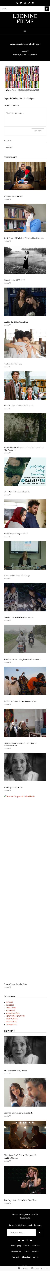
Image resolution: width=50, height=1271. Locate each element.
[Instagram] (25, 3)
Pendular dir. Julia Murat (13, 364)
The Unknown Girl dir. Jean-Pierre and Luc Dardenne (24, 238)
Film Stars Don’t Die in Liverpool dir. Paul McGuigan (20, 1156)
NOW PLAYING (10, 193)
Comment (38, 131)
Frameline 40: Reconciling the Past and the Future (22, 660)
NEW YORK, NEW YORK (13, 319)
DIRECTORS (9, 698)
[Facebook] (17, 3)
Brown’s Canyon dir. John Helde (15, 984)
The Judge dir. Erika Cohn (13, 196)
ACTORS (7, 277)
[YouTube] (33, 3)
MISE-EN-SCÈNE (13, 1013)
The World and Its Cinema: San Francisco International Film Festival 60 (24, 449)
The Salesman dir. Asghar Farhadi (16, 534)
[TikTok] (29, 3)
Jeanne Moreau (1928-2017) (14, 280)
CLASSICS (10, 1005)
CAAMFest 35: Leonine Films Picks (17, 492)
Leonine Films (25, 19)
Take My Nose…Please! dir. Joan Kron (20, 1200)
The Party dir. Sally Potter (13, 787)
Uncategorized (11, 1024)
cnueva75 (25, 51)
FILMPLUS (8, 445)
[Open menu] (25, 31)
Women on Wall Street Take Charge (17, 576)
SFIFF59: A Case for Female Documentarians (20, 701)
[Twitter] (21, 3)
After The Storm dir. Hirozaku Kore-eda (18, 406)
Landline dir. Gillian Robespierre (16, 322)
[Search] (47, 8)
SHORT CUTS (22, 489)
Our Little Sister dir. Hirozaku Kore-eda (18, 618)
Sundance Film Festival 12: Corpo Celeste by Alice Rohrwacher (20, 744)
